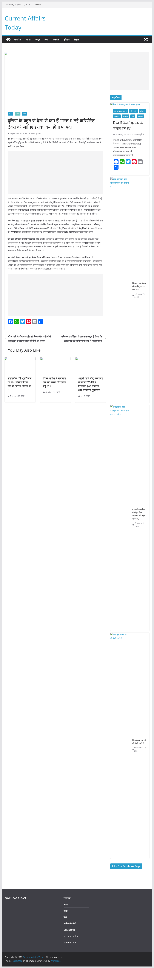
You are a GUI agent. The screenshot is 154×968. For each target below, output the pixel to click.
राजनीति (56, 39)
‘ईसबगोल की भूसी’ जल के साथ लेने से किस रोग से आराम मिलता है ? (19, 384)
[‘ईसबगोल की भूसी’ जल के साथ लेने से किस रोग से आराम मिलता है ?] (20, 359)
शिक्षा (46, 39)
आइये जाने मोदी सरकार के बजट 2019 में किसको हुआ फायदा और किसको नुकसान (90, 384)
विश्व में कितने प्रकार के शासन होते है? (128, 125)
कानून (37, 39)
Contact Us (69, 929)
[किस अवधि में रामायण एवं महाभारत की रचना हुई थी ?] (55, 359)
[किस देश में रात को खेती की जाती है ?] (120, 746)
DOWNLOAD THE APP (15, 898)
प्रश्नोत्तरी (116, 116)
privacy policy (71, 936)
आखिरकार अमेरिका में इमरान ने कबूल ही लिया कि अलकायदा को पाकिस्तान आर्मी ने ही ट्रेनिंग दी (81, 339)
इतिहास (66, 39)
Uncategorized (120, 111)
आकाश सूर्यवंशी (36, 133)
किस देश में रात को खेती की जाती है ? (139, 742)
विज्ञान (76, 39)
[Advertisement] (55, 172)
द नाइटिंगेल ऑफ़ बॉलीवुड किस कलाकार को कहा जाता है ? (138, 514)
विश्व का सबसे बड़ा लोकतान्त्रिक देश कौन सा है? (139, 286)
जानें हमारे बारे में (69, 923)
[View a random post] (145, 39)
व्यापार (28, 39)
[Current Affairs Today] (8, 39)
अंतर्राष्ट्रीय (133, 111)
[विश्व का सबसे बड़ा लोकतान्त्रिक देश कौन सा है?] (120, 290)
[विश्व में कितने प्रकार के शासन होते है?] (129, 104)
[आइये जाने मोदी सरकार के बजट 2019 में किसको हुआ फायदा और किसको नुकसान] (90, 359)
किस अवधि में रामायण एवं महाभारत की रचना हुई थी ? (54, 382)
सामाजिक (17, 39)
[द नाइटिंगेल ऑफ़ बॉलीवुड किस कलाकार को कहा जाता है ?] (120, 518)
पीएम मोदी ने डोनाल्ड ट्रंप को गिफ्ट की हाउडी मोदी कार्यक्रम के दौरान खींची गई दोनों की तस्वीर (29, 339)
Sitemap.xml (70, 942)
